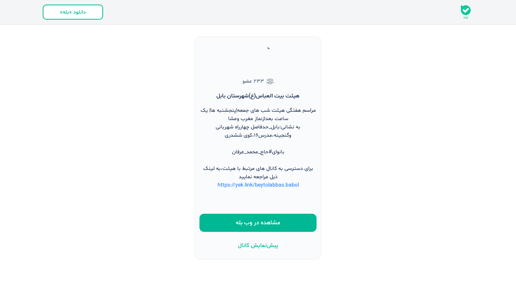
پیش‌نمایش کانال (258, 246)
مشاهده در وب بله (258, 223)
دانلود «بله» (73, 12)
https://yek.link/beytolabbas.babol (258, 185)
